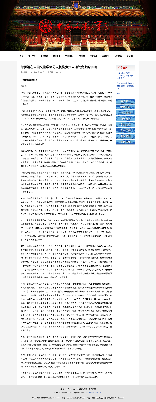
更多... (119, 94)
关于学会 (32, 56)
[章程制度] (125, 109)
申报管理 (93, 56)
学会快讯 (44, 56)
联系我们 (130, 56)
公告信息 (118, 56)
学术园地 (69, 56)
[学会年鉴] (125, 132)
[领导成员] (125, 120)
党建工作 (56, 56)
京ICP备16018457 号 (93, 392)
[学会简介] (125, 103)
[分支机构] (125, 115)
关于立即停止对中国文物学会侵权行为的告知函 (125, 85)
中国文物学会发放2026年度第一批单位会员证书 (125, 75)
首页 (21, 56)
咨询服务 (105, 56)
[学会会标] (125, 126)
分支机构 (81, 56)
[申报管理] (125, 138)
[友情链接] (125, 144)
